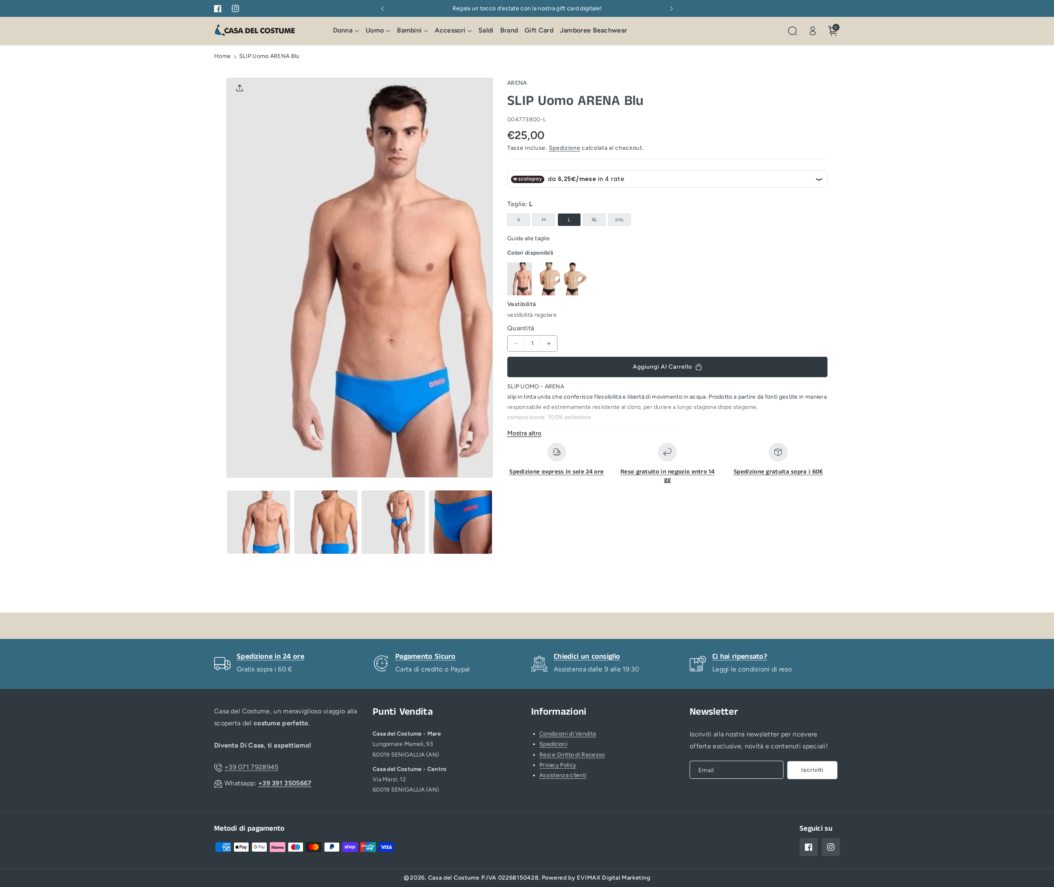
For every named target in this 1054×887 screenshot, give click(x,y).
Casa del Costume (454, 877)
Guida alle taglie (528, 238)
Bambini (409, 31)
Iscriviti (812, 769)
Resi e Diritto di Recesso (572, 754)
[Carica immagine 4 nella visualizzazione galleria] (460, 522)
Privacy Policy (557, 765)
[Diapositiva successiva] (672, 9)
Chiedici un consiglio (587, 656)
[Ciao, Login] (813, 31)
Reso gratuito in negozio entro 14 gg (667, 475)
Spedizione (565, 148)
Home (222, 56)
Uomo (375, 31)
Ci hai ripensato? (739, 656)
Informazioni (559, 712)
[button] (346, 31)
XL (594, 220)
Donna (343, 31)
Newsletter (714, 712)
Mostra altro (524, 433)
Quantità (520, 328)
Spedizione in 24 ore (270, 656)
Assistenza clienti (562, 775)
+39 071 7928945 (251, 767)
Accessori (450, 31)
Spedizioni (553, 744)
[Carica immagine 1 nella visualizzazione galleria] (258, 522)
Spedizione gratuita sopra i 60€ (778, 471)
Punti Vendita (403, 712)
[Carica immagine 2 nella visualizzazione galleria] (326, 522)
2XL (621, 221)
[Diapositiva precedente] (382, 9)
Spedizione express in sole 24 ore (556, 471)
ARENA (517, 82)
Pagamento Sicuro (425, 656)
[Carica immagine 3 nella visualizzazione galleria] (393, 522)
